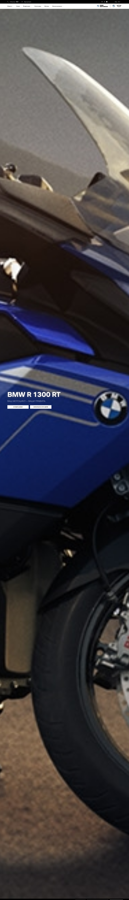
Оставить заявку (18, 407)
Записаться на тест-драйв (40, 407)
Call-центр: (14, 2)
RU (119, 2)
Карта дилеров (27, 2)
